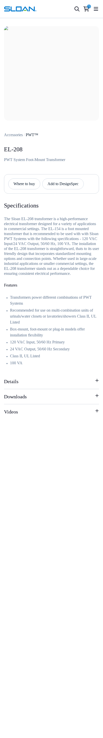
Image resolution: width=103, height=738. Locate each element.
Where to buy (24, 184)
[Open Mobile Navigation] (96, 9)
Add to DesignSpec (63, 184)
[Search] (77, 9)
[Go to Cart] (86, 8)
